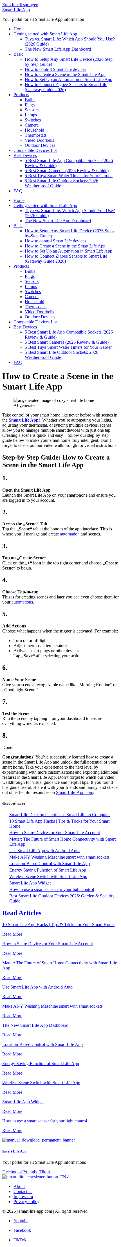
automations (22, 602)
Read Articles (21, 913)
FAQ (18, 190)
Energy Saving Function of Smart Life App (47, 870)
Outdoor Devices (40, 145)
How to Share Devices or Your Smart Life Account (54, 832)
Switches (33, 120)
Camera (32, 125)
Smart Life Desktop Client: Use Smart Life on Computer (59, 814)
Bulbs (30, 99)
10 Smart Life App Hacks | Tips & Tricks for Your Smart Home (58, 924)
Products (21, 94)
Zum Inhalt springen (20, 4)
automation (70, 534)
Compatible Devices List (35, 150)
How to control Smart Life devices (55, 69)
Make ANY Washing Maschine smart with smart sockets (59, 857)
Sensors (32, 109)
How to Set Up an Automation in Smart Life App (68, 79)
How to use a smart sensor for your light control (51, 889)
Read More (12, 934)
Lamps (31, 114)
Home (19, 28)
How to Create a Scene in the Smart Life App (65, 74)
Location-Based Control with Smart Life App (49, 863)
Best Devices (25, 155)
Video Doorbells (39, 140)
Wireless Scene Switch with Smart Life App (48, 876)
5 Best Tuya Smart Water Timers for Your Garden (69, 175)
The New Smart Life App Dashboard (58, 49)
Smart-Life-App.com (74, 792)
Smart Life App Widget (30, 883)
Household (34, 130)
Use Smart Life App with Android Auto (44, 850)
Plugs (30, 104)
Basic (18, 54)
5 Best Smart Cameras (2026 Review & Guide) (67, 170)
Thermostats (35, 135)
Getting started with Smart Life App (45, 33)
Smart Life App (16, 9)
